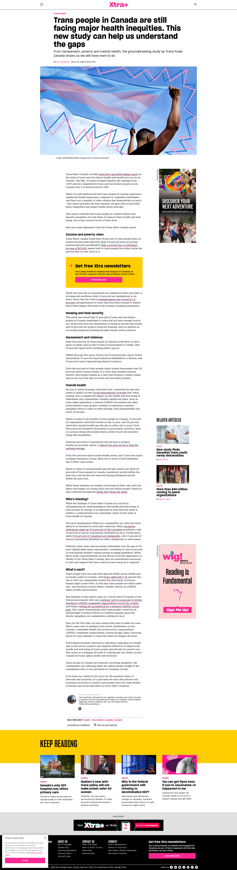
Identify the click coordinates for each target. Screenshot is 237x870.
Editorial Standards (67, 850)
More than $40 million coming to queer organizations (172, 492)
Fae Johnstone (62, 62)
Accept (25, 860)
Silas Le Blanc (165, 499)
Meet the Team (89, 844)
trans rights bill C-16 (115, 577)
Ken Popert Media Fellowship (122, 850)
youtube (179, 867)
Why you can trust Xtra (107, 725)
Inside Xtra (63, 847)
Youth (159, 446)
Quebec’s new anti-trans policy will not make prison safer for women (96, 787)
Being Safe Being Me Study (112, 492)
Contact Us (88, 841)
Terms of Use (64, 856)
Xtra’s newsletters (117, 844)
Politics (84, 778)
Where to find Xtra (117, 847)
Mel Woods (163, 459)
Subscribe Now (98, 279)
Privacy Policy (65, 853)
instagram (183, 867)
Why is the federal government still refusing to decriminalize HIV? (135, 787)
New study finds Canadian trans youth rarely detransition (172, 452)
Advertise (87, 850)
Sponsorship (88, 853)
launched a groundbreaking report (118, 174)
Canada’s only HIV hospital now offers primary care (54, 789)
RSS (196, 867)
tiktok (188, 867)
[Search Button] (195, 4)
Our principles (64, 844)
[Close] (45, 838)
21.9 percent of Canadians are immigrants (96, 536)
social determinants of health (110, 392)
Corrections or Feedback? (78, 725)
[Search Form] (195, 5)
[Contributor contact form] (80, 709)
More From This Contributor (89, 695)
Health (160, 486)
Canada (118, 720)
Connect (112, 841)
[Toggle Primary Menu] (41, 5)
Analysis (109, 720)
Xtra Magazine (118, 4)
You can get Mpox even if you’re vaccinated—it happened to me (179, 785)
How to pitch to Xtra (92, 847)
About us (63, 841)
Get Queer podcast (117, 853)
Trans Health (60, 13)
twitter (175, 867)
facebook (171, 867)
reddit (192, 867)
